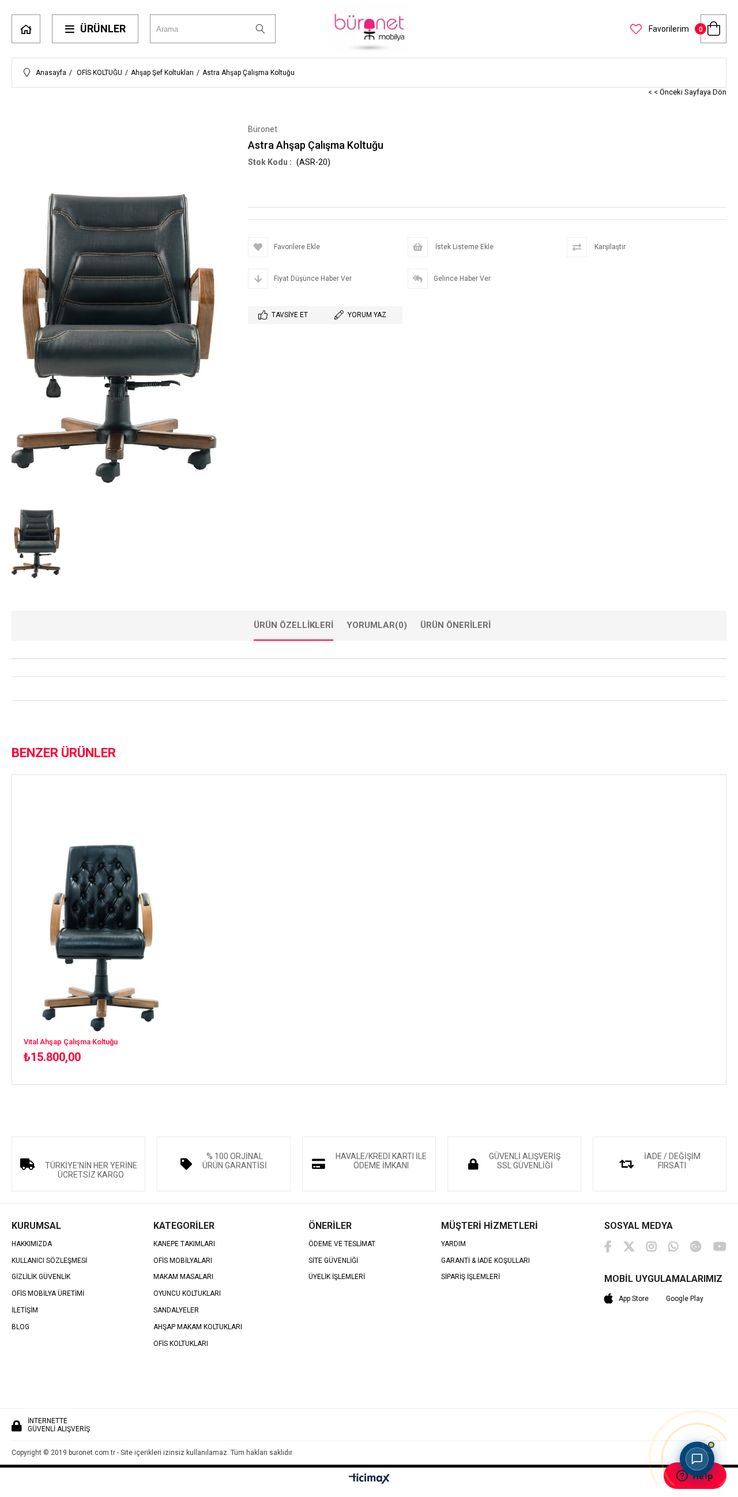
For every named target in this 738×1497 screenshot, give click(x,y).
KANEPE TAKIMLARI (184, 1244)
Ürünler (103, 28)
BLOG (20, 1327)
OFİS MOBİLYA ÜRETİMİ (48, 1293)
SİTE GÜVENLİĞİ (333, 1261)
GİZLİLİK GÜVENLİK (41, 1277)
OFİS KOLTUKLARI (180, 1344)
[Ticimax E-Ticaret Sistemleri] (369, 1479)
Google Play (684, 1299)
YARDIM (453, 1244)
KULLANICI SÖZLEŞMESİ (49, 1261)
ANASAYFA (26, 28)
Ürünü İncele (141, 931)
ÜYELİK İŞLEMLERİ (336, 1277)
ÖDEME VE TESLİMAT (341, 1244)
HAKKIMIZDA (32, 1244)
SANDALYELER (176, 1310)
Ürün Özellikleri (293, 625)
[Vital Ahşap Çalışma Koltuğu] (103, 918)
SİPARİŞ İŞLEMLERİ (470, 1277)
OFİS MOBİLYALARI (182, 1261)
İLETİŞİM (25, 1310)
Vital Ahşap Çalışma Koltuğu (71, 1041)
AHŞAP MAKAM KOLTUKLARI (197, 1327)
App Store (634, 1299)
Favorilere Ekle (103, 931)
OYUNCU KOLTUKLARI (187, 1293)
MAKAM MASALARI (183, 1277)
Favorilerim (668, 28)
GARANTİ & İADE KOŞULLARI (485, 1261)
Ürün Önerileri (455, 625)
